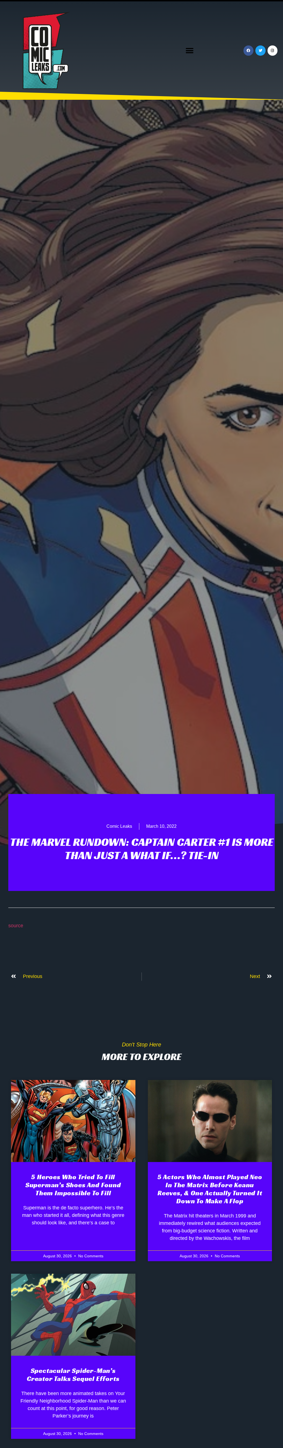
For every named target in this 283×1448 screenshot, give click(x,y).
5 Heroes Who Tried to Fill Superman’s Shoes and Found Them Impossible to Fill (73, 1185)
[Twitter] (260, 50)
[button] (190, 50)
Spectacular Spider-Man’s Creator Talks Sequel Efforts (73, 1375)
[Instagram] (272, 50)
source (15, 925)
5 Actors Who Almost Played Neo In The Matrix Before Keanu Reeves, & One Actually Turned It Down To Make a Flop (210, 1189)
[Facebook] (248, 50)
